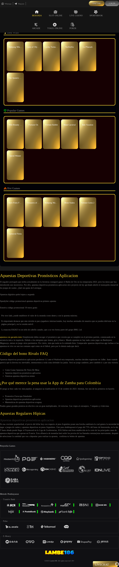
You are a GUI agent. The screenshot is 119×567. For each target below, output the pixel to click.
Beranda (37, 15)
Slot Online (56, 15)
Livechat (102, 564)
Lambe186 (53, 561)
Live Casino (76, 15)
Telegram (20, 4)
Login (112, 3)
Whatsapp (7, 4)
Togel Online (54, 28)
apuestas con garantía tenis (11, 337)
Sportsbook (96, 15)
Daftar (97, 3)
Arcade (36, 28)
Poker (73, 28)
